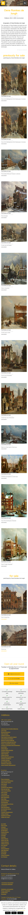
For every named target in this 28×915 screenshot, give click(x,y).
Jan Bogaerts (4, 830)
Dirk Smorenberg (5, 807)
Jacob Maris (4, 747)
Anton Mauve (4, 748)
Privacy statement (5, 891)
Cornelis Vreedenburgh (7, 812)
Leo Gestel (4, 786)
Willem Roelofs (5, 755)
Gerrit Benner (4, 829)
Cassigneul (4, 834)
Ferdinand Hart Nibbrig (6, 787)
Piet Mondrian (4, 802)
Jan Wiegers (4, 857)
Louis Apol (3, 730)
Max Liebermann (5, 797)
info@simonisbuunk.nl (14, 674)
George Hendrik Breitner (7, 781)
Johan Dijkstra (4, 838)
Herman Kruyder (5, 795)
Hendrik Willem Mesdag (7, 750)
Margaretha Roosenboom (7, 757)
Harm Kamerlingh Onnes (7, 804)
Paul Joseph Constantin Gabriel (9, 737)
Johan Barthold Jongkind (7, 738)
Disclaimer (3, 894)
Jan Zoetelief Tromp (6, 762)
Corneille (3, 837)
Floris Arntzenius (5, 779)
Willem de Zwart (5, 817)
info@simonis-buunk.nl (6, 878)
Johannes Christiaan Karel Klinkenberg (10, 745)
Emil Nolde (3, 852)
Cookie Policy (4, 892)
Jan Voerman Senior (6, 809)
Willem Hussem (5, 843)
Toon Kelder (4, 794)
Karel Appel (4, 825)
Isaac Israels (4, 792)
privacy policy (21, 910)
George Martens (5, 800)
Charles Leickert (5, 752)
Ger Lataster (4, 845)
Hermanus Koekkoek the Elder (8, 742)
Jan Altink (3, 824)
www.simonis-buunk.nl (6, 877)
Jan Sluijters (4, 805)
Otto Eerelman (4, 734)
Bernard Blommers (5, 732)
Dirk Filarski (4, 784)
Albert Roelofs (4, 753)
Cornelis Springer (5, 760)
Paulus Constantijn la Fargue (8, 743)
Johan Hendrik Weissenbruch (8, 765)
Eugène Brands (5, 832)
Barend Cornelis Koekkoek (7, 740)
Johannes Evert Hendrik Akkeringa (9, 729)
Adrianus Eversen (5, 735)
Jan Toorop (4, 810)
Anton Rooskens (5, 855)
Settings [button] (8, 913)
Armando (3, 827)
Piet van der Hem (5, 789)
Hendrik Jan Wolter (6, 815)
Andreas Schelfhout (6, 758)
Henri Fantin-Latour (6, 782)
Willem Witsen (5, 814)
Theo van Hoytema (6, 791)
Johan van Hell (4, 840)
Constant (3, 835)
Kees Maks (3, 799)
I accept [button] (20, 913)
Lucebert (3, 847)
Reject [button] (14, 913)
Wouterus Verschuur (6, 763)
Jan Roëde (3, 853)
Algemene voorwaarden (7, 889)
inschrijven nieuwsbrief (7, 882)
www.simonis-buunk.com (7, 900)
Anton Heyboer (5, 842)
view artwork (4, 100)
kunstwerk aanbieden (7, 884)
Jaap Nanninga (4, 850)
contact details (14, 683)
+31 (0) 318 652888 (14, 678)
